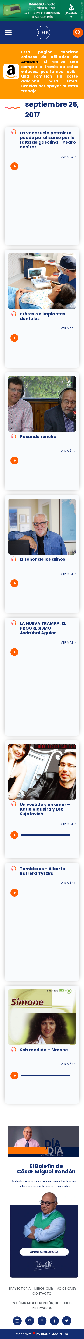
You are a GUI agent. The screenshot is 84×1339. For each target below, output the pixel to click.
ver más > (68, 156)
